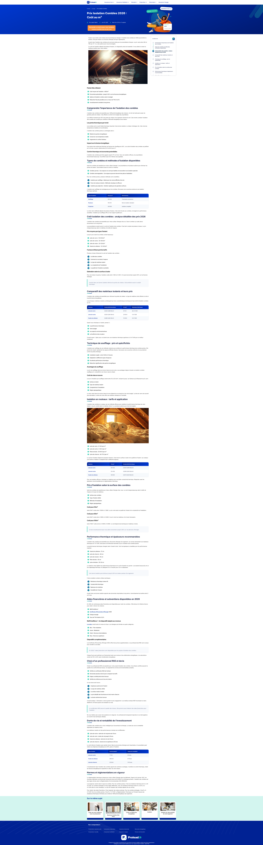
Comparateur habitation (109, 831)
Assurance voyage (123, 831)
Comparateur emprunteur (109, 829)
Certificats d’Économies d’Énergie (99, 612)
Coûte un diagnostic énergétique (131, 813)
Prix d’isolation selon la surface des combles (163, 68)
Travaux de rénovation (140, 831)
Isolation (149, 812)
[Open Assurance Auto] (113, 2)
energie (93, 8)
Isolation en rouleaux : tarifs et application (162, 64)
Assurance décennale (124, 829)
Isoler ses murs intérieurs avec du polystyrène (95, 813)
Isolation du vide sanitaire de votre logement (168, 813)
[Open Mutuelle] (136, 2)
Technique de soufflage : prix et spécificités (162, 60)
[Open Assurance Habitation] (128, 2)
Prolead (88, 8)
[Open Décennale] (155, 2)
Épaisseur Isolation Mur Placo (113, 815)
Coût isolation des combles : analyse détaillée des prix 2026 (163, 51)
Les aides (89, 624)
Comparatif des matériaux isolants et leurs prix (164, 55)
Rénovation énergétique (140, 829)
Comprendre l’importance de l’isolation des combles (164, 43)
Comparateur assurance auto (94, 829)
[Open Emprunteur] (146, 2)
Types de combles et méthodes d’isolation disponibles (162, 47)
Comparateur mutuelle (93, 831)
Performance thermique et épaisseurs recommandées (164, 72)
